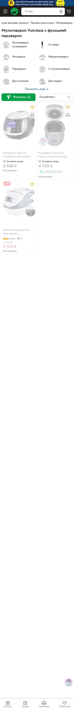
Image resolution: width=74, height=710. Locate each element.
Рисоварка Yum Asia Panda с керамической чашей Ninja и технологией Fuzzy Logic (54, 155)
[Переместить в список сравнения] (32, 115)
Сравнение (44, 707)
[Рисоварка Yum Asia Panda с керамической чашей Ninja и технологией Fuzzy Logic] (55, 125)
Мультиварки (64, 23)
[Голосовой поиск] (61, 11)
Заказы (25, 707)
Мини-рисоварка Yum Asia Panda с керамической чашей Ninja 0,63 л (16, 232)
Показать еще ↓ (37, 89)
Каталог (8, 707)
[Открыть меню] (5, 11)
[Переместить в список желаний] (32, 107)
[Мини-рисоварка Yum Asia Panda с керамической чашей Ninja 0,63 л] (19, 202)
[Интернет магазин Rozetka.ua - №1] (14, 11)
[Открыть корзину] (68, 11)
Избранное (64, 707)
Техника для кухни (42, 23)
